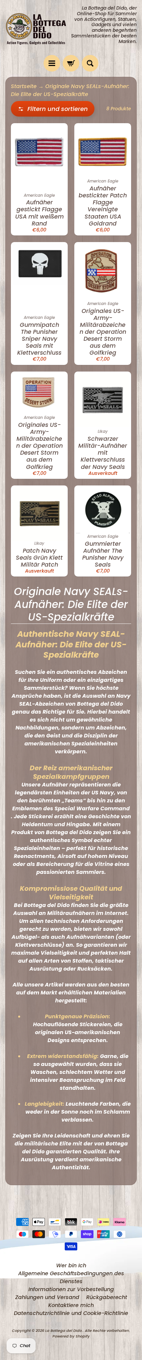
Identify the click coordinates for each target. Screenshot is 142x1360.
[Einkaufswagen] (71, 63)
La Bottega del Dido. (64, 1330)
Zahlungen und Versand (47, 1297)
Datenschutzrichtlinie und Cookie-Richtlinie (71, 1313)
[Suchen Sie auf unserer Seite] (90, 63)
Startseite (24, 86)
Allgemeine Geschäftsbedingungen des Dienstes (71, 1277)
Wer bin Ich (71, 1265)
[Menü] (52, 63)
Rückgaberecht (106, 1297)
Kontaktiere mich (71, 1305)
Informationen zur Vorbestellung (71, 1289)
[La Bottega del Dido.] (38, 27)
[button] (52, 109)
